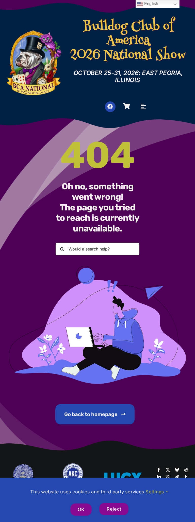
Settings (155, 491)
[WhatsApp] (168, 477)
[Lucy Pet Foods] (123, 473)
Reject (114, 509)
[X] (167, 470)
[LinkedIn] (159, 477)
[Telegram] (176, 477)
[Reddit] (186, 470)
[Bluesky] (177, 470)
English (150, 4)
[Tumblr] (185, 477)
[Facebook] (158, 470)
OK (81, 509)
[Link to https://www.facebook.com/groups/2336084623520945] (110, 106)
